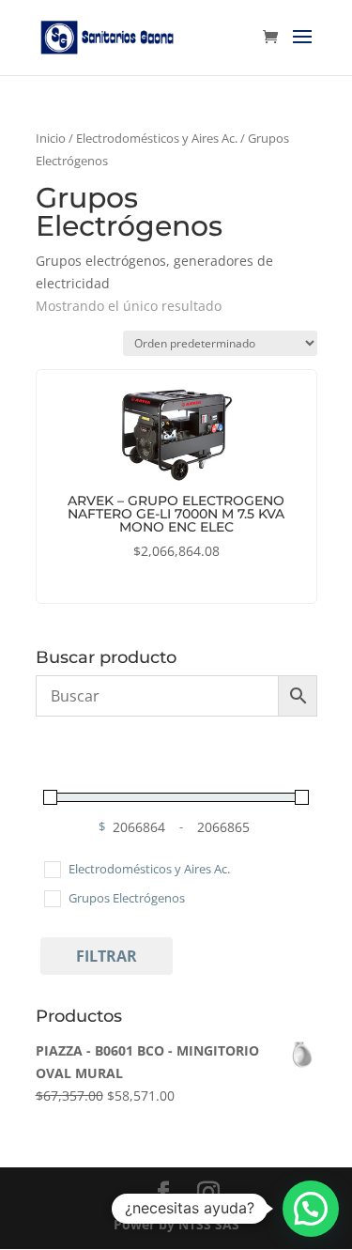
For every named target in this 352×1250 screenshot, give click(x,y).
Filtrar (106, 956)
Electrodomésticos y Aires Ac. (156, 138)
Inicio (51, 138)
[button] (311, 1209)
